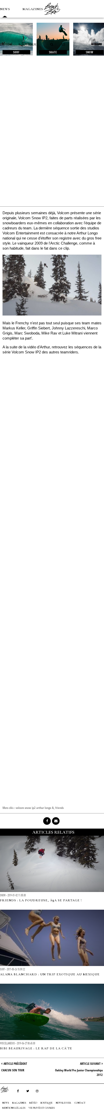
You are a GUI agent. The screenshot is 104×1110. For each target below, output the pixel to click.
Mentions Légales (13, 1107)
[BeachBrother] (52, 16)
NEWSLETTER (63, 1102)
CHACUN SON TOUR (12, 1070)
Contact (80, 1102)
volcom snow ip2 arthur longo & (35, 808)
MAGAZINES (32, 9)
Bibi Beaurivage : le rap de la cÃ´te (36, 1048)
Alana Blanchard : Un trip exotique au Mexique (50, 974)
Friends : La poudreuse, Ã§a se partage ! (41, 900)
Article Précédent (15, 1063)
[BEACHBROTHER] (7, 1089)
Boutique (27, 44)
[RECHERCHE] (52, 44)
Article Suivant (90, 1063)
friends (59, 808)
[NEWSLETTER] (63, 44)
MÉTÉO (6, 44)
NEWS (5, 9)
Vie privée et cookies (42, 1107)
